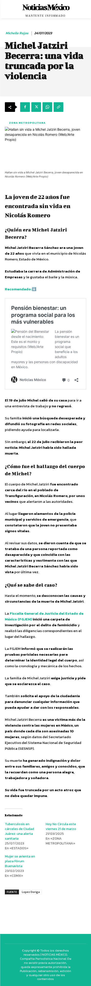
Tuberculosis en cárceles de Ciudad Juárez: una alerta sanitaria (19, 831)
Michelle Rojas (17, 33)
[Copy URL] (58, 107)
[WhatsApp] (47, 107)
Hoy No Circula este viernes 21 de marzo (61, 826)
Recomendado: (18, 289)
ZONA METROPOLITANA (27, 123)
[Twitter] (36, 107)
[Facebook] (25, 107)
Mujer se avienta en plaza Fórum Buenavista (20, 861)
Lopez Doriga (31, 892)
